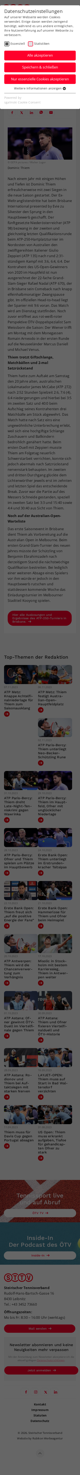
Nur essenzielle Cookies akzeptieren (40, 79)
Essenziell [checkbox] (17, 44)
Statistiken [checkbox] (41, 44)
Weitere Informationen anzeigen (38, 88)
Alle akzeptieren (40, 55)
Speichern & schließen (40, 67)
